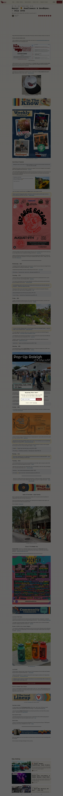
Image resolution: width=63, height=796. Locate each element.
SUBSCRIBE (39, 399)
